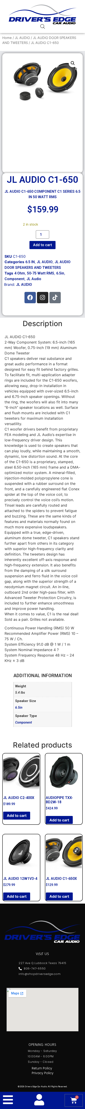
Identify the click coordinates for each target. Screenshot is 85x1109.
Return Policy (42, 1068)
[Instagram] (42, 297)
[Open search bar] (42, 26)
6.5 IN (30, 262)
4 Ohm (19, 273)
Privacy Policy (42, 1073)
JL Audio (34, 279)
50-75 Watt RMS (40, 273)
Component (14, 279)
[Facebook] (30, 297)
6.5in (60, 273)
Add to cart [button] (17, 815)
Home (7, 38)
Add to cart (42, 245)
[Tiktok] (55, 297)
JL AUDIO (22, 38)
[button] (73, 63)
